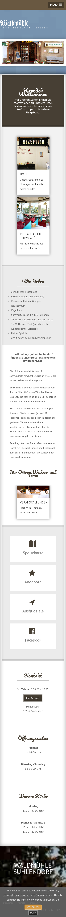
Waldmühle (14, 23)
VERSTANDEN (33, 907)
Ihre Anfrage (32, 698)
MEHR (33, 912)
